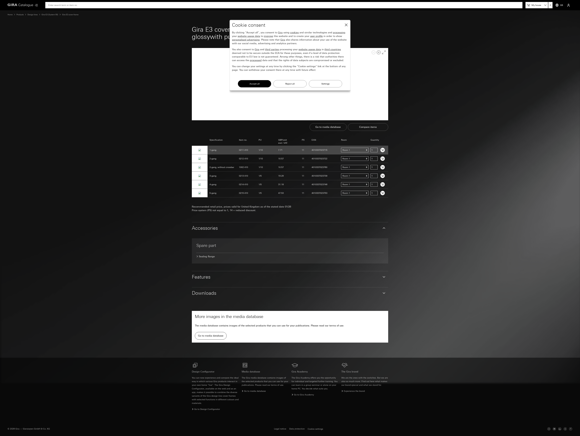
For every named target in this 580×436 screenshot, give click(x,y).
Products (20, 15)
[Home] (20, 5)
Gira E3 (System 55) (50, 15)
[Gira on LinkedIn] (560, 429)
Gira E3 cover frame (70, 15)
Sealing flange (207, 256)
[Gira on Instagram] (549, 429)
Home (10, 15)
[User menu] (568, 5)
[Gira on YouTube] (554, 429)
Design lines (32, 15)
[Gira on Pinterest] (570, 429)
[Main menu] (35, 5)
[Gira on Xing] (565, 429)
